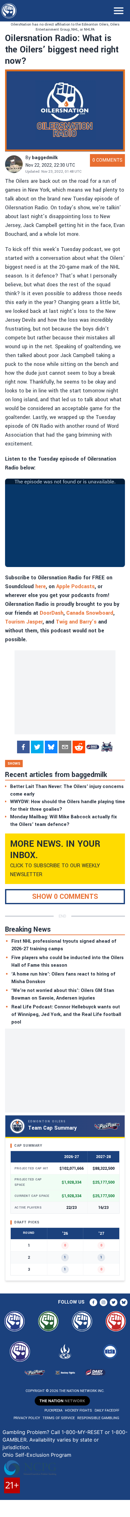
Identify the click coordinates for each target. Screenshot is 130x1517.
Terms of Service (59, 1418)
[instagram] (103, 1302)
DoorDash (51, 613)
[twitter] (37, 747)
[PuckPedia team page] (106, 747)
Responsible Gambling (98, 1418)
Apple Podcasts (75, 586)
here (40, 586)
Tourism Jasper (24, 621)
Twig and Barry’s (76, 621)
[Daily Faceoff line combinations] (92, 747)
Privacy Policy (27, 1418)
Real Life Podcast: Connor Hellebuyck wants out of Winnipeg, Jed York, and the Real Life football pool (66, 1014)
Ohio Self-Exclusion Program (37, 1455)
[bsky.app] (51, 747)
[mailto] (65, 747)
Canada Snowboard (89, 613)
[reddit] (79, 747)
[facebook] (23, 747)
